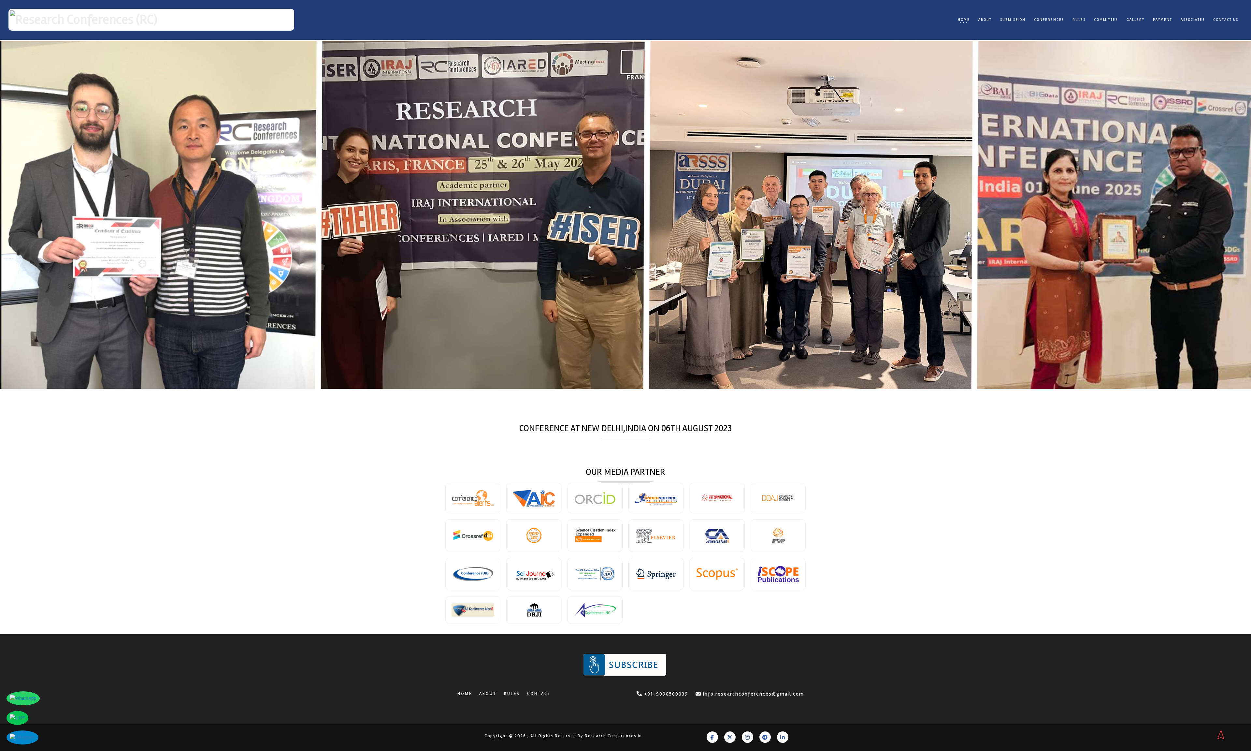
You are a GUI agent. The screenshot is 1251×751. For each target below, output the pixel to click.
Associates (1193, 20)
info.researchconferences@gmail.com (753, 694)
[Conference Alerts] (472, 498)
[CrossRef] (472, 535)
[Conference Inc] (595, 610)
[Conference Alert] (716, 535)
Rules (1079, 20)
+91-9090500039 (665, 694)
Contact (539, 693)
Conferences (1049, 20)
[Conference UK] (472, 574)
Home (964, 20)
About (985, 20)
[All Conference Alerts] (472, 610)
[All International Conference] (533, 498)
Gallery (1135, 20)
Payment (1162, 20)
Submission (1013, 20)
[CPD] (595, 574)
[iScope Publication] (778, 574)
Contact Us (1225, 20)
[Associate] (595, 498)
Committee (1106, 20)
